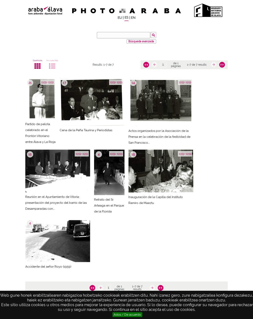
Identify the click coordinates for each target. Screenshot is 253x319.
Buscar (153, 35)
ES (126, 17)
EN (133, 18)
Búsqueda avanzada (141, 41)
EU (120, 18)
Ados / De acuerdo (127, 314)
